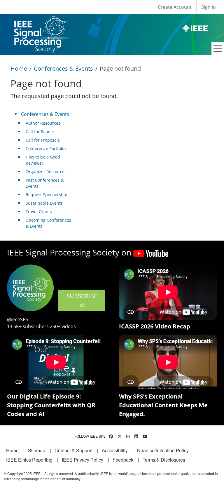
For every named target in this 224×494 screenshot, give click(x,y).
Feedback (123, 459)
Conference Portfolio (46, 148)
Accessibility (115, 450)
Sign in (208, 7)
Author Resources (43, 123)
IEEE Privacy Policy (82, 459)
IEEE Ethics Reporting (29, 459)
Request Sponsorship (46, 194)
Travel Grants (39, 211)
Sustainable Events (44, 203)
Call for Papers (40, 131)
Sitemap (36, 450)
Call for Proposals (43, 140)
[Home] (40, 21)
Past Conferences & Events (45, 183)
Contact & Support (73, 450)
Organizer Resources (46, 171)
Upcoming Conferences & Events (48, 223)
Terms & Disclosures (164, 459)
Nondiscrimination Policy (163, 450)
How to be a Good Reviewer (43, 160)
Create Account (175, 7)
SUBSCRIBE (81, 296)
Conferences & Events (63, 68)
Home (18, 68)
